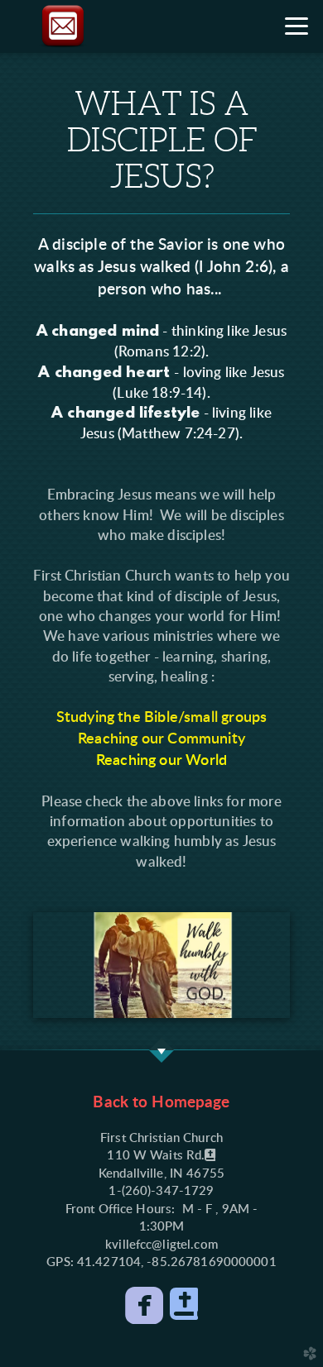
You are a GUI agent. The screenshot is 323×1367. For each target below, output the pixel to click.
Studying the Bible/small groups (162, 717)
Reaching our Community (161, 739)
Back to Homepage (161, 1103)
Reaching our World (161, 760)
